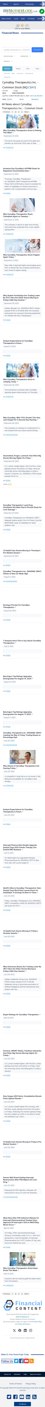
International (29, 73)
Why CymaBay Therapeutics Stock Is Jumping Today (18, 380)
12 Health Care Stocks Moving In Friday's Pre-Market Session (22, 1143)
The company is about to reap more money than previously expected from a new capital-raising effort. (22, 227)
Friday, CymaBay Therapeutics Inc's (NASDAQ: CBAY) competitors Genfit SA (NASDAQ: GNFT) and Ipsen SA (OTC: (23, 903)
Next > (27, 112)
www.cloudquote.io (22, 1317)
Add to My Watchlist (36, 96)
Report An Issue (35, 1374)
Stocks (18, 68)
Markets (7, 68)
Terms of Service (15, 1384)
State (23, 18)
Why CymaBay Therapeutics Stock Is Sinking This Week (22, 131)
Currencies (20, 73)
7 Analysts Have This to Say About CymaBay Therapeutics (22, 642)
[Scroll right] (43, 4)
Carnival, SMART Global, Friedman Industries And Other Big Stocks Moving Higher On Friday (22, 1053)
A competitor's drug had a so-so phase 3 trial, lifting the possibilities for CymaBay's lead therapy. (23, 778)
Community (29, 4)
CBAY (31, 87)
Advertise (17, 1374)
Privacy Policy (37, 1322)
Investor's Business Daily (11, 434)
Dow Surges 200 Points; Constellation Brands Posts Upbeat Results (22, 1097)
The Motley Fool (9, 147)
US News (31, 18)
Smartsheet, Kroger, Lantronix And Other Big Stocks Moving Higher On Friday (22, 457)
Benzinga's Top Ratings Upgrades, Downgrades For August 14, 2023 (18, 677)
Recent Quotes (8, 56)
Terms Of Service (24, 1324)
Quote (9, 99)
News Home (6, 18)
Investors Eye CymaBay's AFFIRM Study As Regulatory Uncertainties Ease (21, 169)
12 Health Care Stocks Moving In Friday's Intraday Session (20, 932)
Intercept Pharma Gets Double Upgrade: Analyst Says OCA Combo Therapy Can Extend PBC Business (20, 847)
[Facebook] (19, 1330)
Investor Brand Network (11, 581)
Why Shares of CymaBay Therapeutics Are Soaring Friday (21, 767)
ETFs (27, 68)
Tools (37, 68)
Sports (16, 4)
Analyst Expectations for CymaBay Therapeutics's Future (18, 342)
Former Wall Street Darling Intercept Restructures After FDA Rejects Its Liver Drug (20, 1179)
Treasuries (7, 77)
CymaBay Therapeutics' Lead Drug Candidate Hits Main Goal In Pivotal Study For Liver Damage (22, 507)
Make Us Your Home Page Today (15, 1354)
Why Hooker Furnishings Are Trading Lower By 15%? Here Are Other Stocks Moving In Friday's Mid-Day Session (21, 297)
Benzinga (8, 193)
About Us (7, 1374)
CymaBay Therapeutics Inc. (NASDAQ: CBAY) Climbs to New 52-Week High (22, 572)
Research (35, 99)
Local (16, 18)
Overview (7, 73)
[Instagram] (30, 1330)
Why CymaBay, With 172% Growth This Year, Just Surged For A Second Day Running (21, 418)
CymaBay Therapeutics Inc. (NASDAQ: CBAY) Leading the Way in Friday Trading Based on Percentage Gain (22, 735)
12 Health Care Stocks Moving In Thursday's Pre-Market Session (21, 551)
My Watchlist (24, 56)
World (40, 18)
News (5, 4)
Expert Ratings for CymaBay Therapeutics (22, 1014)
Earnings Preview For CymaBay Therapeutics (16, 606)
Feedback (22, 1404)
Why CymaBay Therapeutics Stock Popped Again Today (21, 256)
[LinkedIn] (25, 1330)
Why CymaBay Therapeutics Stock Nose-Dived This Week (20, 1269)
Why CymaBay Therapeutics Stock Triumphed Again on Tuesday (18, 215)
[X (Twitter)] (14, 1330)
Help (25, 1374)
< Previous (6, 112)
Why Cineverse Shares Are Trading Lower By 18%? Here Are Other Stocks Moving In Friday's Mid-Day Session (22, 969)
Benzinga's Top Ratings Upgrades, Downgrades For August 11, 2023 (18, 713)
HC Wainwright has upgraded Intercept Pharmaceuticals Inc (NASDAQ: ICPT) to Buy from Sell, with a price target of (22, 860)
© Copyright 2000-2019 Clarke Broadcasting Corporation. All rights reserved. (22, 1389)
